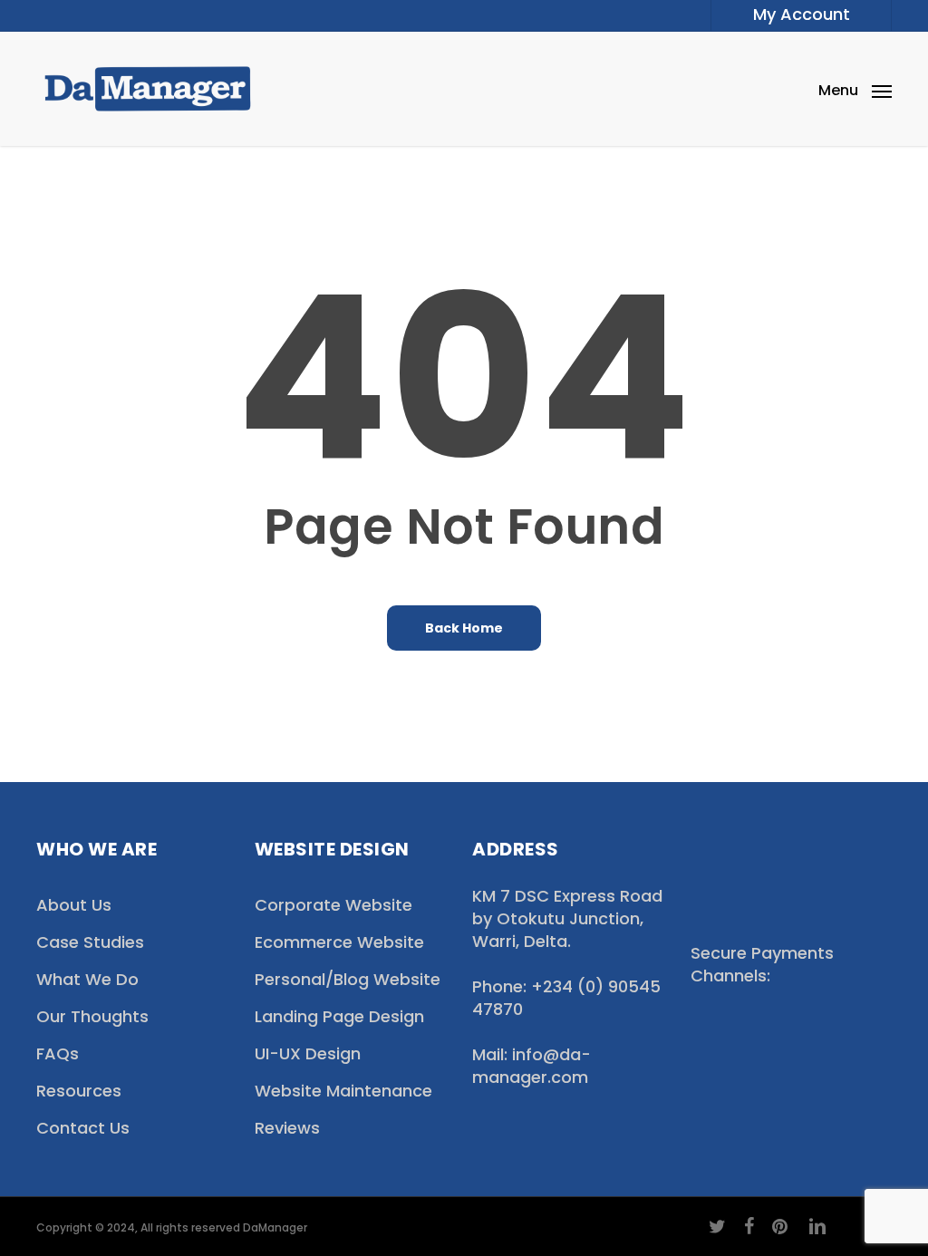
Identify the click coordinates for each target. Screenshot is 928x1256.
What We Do (87, 979)
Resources (78, 1090)
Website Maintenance (343, 1090)
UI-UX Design (308, 1053)
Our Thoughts (92, 1016)
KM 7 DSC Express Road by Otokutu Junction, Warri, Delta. (567, 918)
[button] (855, 89)
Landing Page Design (339, 1016)
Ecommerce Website (339, 942)
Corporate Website (333, 905)
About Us (73, 905)
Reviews (287, 1127)
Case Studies (90, 942)
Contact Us (83, 1127)
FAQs (57, 1053)
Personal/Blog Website (347, 979)
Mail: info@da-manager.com (531, 1065)
